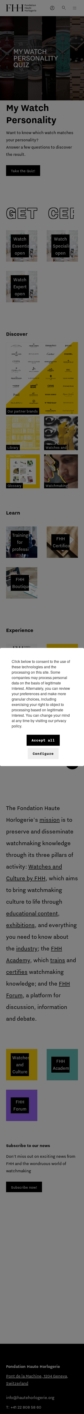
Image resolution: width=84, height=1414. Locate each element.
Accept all (43, 740)
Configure (43, 753)
